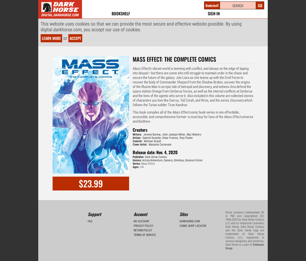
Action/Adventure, (152, 160)
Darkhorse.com (190, 221)
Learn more (51, 38)
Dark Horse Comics (156, 157)
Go (260, 5)
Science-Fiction (193, 160)
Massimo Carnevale (160, 144)
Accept (75, 38)
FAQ (90, 221)
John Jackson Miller (173, 134)
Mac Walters (194, 134)
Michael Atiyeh (152, 141)
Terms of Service (145, 235)
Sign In (214, 13)
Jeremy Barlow (152, 134)
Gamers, (168, 160)
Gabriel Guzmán (151, 138)
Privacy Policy (143, 226)
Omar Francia (170, 138)
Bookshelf (121, 13)
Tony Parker (186, 138)
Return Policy (143, 230)
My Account (141, 221)
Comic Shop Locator (193, 226)
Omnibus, (179, 160)
